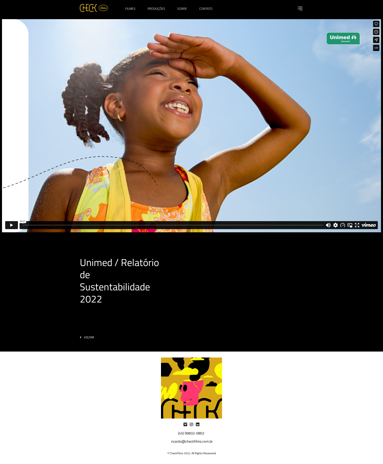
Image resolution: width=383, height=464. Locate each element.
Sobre (182, 8)
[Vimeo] (185, 425)
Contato (205, 8)
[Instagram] (191, 425)
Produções (156, 8)
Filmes (130, 8)
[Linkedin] (198, 425)
